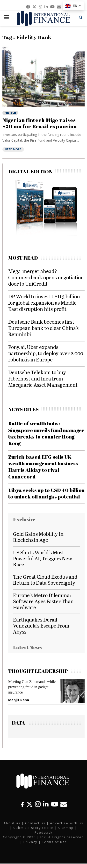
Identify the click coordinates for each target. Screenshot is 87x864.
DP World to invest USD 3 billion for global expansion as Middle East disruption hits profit (44, 302)
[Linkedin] (46, 804)
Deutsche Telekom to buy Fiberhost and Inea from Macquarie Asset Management (43, 378)
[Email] (63, 804)
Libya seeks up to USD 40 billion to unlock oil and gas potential (46, 493)
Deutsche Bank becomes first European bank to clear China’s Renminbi (43, 328)
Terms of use (54, 842)
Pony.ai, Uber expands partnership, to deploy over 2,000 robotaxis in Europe (45, 353)
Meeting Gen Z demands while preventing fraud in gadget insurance (32, 687)
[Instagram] (38, 804)
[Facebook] (22, 804)
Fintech (10, 112)
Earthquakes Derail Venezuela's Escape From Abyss (41, 625)
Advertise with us (66, 823)
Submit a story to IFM (33, 827)
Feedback (44, 832)
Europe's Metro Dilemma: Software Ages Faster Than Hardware (43, 601)
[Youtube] (54, 804)
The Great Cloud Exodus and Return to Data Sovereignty (45, 579)
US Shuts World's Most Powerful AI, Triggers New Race (42, 558)
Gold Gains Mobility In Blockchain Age (38, 536)
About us (12, 823)
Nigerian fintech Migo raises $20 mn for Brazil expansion (39, 123)
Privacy (30, 842)
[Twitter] (29, 804)
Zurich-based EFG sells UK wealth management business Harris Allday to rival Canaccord (43, 466)
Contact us (35, 823)
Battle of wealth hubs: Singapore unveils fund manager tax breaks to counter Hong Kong (46, 433)
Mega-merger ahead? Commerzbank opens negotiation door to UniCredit (46, 277)
